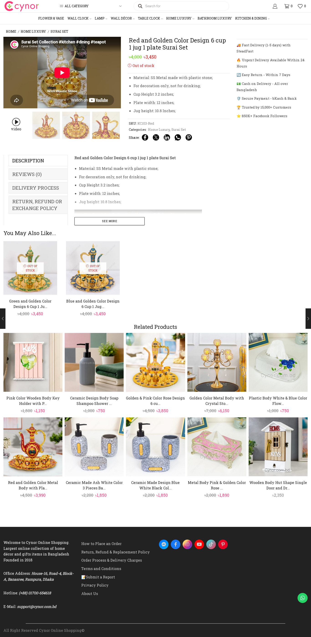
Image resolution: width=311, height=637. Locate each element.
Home (11, 31)
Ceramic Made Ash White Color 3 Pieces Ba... (94, 485)
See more (109, 221)
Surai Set (59, 31)
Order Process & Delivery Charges (111, 560)
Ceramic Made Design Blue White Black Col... (155, 485)
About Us (89, 593)
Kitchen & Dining (251, 18)
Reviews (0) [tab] (27, 174)
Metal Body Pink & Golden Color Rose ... (217, 485)
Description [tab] (28, 160)
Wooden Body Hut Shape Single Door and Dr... (278, 485)
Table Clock (149, 18)
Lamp (100, 18)
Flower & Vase (51, 18)
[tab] (38, 160)
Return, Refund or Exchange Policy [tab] (37, 204)
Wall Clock (78, 18)
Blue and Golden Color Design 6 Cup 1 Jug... (93, 304)
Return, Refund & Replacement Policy (115, 552)
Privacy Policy (95, 585)
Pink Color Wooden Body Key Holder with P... (33, 401)
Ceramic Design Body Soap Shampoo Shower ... (94, 401)
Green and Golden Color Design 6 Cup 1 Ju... (30, 304)
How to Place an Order (101, 543)
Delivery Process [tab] (35, 188)
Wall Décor (121, 18)
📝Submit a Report (98, 577)
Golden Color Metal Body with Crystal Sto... (216, 401)
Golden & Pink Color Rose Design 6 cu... (155, 401)
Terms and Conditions (101, 568)
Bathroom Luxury (215, 18)
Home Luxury (178, 18)
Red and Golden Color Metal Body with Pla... (33, 485)
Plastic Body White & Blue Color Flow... (278, 401)
